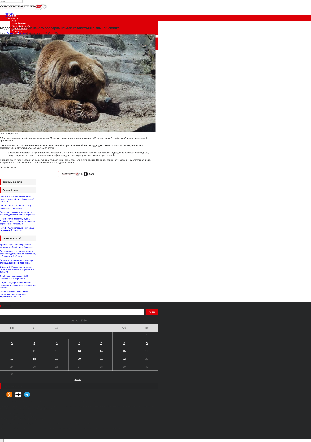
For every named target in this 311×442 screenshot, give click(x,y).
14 (101, 351)
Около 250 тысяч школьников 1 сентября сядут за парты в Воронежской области (15, 294)
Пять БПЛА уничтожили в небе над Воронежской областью (17, 229)
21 (101, 358)
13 (79, 351)
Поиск (5, 306)
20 (79, 358)
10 (11, 351)
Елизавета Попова (16, 33)
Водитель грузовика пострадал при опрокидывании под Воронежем (17, 261)
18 (34, 358)
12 (56, 351)
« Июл (78, 379)
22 (124, 358)
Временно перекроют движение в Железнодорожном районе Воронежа (17, 213)
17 (11, 358)
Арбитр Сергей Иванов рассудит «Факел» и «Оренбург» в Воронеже (16, 246)
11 (34, 351)
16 (146, 351)
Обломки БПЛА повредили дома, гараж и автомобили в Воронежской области (17, 199)
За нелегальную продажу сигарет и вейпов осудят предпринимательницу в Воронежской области (18, 253)
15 (124, 351)
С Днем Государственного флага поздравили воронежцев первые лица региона (18, 285)
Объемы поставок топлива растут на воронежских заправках (17, 206)
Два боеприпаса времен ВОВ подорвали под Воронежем (14, 277)
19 (56, 358)
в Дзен (88, 174)
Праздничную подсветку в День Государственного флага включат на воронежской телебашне (17, 221)
